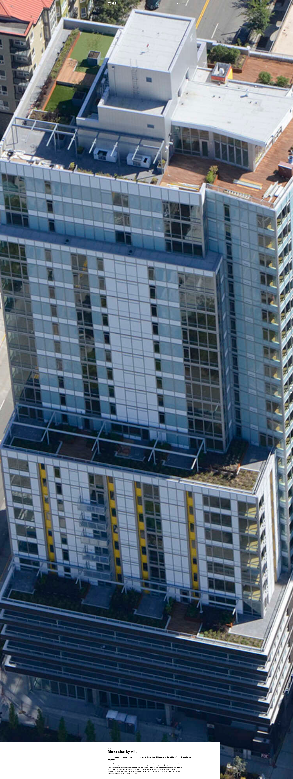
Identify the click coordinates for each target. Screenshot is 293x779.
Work (109, 748)
